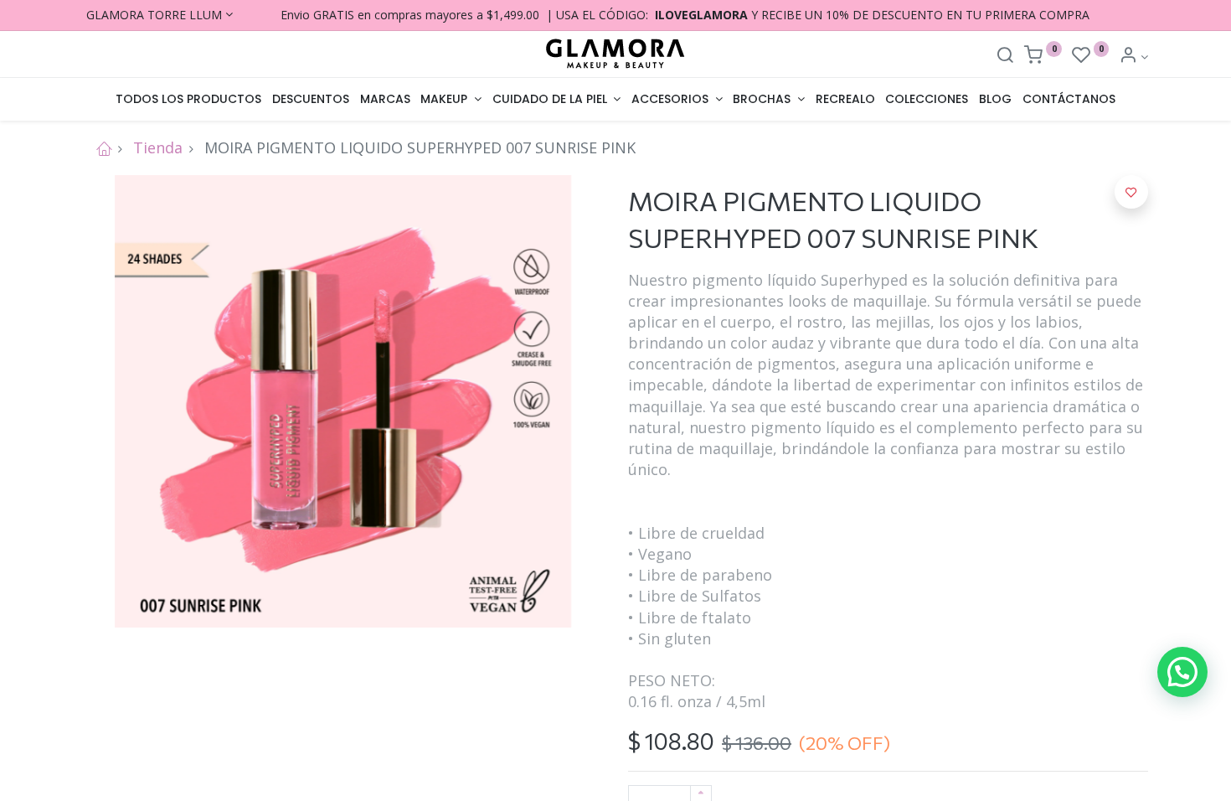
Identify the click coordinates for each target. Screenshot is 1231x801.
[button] (1131, 192)
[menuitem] (189, 99)
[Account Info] (1133, 57)
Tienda (158, 147)
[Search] (1005, 57)
